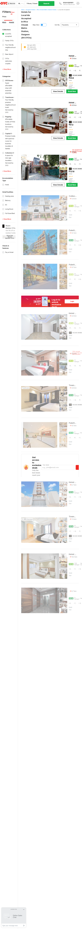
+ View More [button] (6, 69)
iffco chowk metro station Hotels (46, 9)
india (22, 9)
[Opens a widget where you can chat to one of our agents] (14, 917)
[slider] (3, 20)
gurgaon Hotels (30, 9)
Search (46, 4)
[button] (13, 13)
